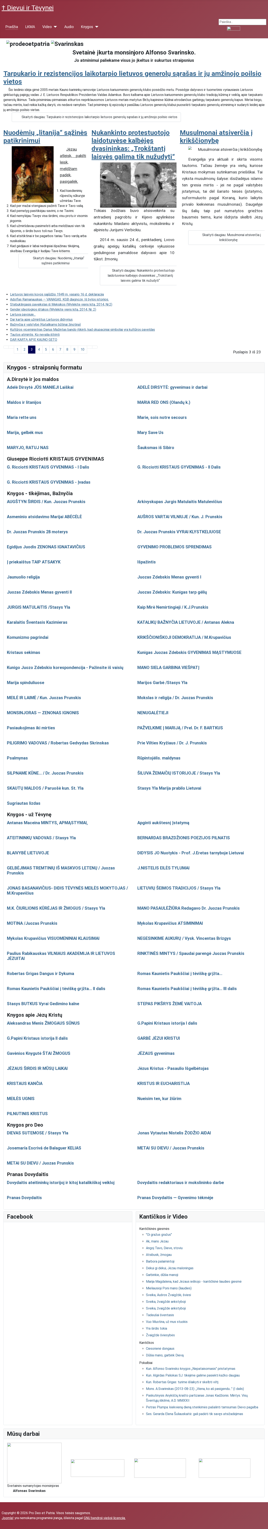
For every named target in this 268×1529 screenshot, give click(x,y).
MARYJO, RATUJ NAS (28, 447)
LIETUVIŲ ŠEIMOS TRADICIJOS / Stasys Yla (178, 888)
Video (47, 27)
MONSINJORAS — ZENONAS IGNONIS (43, 712)
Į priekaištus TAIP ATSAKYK (34, 561)
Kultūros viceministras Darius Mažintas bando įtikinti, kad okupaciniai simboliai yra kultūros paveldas (82, 330)
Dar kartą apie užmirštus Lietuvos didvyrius (41, 320)
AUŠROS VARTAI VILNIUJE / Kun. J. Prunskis (179, 516)
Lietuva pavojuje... (23, 314)
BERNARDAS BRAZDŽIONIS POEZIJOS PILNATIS (183, 837)
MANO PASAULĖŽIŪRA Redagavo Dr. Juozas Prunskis (188, 908)
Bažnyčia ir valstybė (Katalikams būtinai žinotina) (45, 325)
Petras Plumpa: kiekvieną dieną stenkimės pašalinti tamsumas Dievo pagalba (202, 1407)
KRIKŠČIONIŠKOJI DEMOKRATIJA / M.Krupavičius (184, 637)
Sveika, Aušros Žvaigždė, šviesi (168, 1295)
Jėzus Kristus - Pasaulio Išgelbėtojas (173, 1068)
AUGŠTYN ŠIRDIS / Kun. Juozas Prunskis (46, 501)
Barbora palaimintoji (160, 1261)
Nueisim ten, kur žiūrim (159, 1098)
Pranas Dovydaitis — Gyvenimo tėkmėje (175, 1197)
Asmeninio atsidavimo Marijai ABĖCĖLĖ (44, 516)
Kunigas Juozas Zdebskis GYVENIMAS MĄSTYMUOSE (189, 652)
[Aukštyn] (263, 1524)
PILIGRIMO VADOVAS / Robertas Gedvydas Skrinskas (58, 742)
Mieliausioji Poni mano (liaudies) (169, 1288)
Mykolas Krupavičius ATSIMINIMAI (170, 923)
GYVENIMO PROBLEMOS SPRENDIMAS (174, 546)
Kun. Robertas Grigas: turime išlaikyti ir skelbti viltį (182, 1382)
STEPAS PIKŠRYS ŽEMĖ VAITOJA (169, 1003)
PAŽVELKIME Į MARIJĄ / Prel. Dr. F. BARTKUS (180, 727)
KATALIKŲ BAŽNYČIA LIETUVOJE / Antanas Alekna (185, 622)
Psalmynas (17, 758)
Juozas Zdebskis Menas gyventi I (169, 577)
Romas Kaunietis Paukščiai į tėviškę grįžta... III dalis (187, 988)
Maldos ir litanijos (24, 402)
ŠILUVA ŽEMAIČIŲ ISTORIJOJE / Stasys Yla (178, 773)
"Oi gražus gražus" (159, 1235)
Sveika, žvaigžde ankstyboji (166, 1308)
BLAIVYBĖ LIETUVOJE (28, 852)
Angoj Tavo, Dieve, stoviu (164, 1248)
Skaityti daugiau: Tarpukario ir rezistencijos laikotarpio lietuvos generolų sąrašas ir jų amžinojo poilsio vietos (99, 117)
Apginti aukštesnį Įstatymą (163, 822)
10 (82, 349)
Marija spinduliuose (25, 682)
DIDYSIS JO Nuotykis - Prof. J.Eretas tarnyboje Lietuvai (190, 852)
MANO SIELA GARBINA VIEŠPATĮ (168, 667)
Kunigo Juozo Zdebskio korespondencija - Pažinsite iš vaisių (65, 667)
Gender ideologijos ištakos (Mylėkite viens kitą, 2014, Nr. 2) (53, 309)
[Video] (54, 27)
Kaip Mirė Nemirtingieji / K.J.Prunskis (172, 607)
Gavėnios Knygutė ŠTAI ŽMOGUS (38, 1053)
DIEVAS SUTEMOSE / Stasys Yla (37, 1132)
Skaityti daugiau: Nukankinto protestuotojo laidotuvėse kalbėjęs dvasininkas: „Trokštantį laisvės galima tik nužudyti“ (141, 276)
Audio (69, 27)
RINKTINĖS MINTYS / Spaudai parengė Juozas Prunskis (190, 953)
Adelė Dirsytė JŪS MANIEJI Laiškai (40, 387)
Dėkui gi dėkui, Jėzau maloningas (169, 1268)
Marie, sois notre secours (162, 417)
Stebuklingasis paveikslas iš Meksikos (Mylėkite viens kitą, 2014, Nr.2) (61, 304)
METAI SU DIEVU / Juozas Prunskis (170, 1148)
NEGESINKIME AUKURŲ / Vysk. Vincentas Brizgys (184, 938)
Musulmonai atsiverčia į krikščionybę (216, 137)
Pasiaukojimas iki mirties (31, 727)
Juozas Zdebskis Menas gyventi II (39, 592)
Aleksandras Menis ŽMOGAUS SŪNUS (43, 1023)
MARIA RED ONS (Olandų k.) (163, 402)
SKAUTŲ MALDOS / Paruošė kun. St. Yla (45, 788)
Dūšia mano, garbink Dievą (165, 1355)
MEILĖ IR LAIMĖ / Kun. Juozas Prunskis (44, 697)
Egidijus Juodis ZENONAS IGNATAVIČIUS (46, 546)
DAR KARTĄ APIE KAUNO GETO (33, 340)
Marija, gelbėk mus (25, 432)
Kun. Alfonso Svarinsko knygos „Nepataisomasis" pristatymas (190, 1369)
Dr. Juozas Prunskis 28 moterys (37, 531)
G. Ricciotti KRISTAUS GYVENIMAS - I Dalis (48, 467)
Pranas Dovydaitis (24, 1197)
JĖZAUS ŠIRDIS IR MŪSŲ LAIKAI (37, 1068)
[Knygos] (95, 27)
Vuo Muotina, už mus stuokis (167, 1322)
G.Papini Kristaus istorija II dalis (37, 1038)
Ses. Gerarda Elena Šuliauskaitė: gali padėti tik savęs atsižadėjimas (194, 1414)
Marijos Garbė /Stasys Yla (162, 682)
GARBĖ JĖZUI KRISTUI (158, 1038)
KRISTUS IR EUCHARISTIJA (163, 1083)
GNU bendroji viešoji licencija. (105, 1518)
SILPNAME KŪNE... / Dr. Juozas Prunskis (45, 773)
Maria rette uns (21, 417)
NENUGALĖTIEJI (152, 712)
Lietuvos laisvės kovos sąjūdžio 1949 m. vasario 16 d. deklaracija (57, 294)
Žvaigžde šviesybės (160, 1335)
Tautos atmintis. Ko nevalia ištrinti (35, 335)
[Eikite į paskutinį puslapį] (95, 347)
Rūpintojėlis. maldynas (158, 758)
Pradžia (11, 27)
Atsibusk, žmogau (159, 1255)
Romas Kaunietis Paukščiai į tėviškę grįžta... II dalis (56, 988)
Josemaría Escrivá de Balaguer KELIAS (44, 1148)
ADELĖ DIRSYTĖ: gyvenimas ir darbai (172, 387)
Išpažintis (146, 561)
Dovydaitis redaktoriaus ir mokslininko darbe (180, 1182)
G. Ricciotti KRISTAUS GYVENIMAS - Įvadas (48, 482)
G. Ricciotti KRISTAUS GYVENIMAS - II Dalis (179, 467)
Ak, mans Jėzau (157, 1241)
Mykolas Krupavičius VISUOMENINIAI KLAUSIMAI (53, 938)
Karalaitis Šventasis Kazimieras (37, 622)
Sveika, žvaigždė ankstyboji (166, 1302)
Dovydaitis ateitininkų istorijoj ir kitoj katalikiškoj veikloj (61, 1182)
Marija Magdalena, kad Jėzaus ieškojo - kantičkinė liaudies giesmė (194, 1282)
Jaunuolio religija (23, 577)
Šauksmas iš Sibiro (155, 447)
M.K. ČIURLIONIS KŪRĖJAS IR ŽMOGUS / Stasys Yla (56, 908)
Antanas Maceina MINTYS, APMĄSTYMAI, (47, 822)
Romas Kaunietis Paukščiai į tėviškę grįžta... (179, 973)
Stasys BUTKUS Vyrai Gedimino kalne (43, 1003)
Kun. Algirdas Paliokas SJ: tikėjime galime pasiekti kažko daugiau (193, 1375)
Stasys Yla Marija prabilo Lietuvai (169, 788)
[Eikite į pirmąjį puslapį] (6, 347)
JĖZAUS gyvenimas (156, 1053)
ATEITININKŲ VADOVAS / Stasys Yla (41, 837)
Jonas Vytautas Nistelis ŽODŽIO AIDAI (174, 1132)
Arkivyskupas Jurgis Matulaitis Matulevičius (179, 501)
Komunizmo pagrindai (27, 637)
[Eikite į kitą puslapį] (89, 347)
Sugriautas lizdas (23, 803)
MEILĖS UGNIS (21, 1098)
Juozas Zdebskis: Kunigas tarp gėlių (172, 592)
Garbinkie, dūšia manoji (162, 1275)
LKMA (30, 27)
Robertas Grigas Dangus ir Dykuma (40, 973)
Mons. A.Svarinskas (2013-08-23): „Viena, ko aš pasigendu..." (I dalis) (195, 1389)
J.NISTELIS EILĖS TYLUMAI (163, 867)
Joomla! (8, 1518)
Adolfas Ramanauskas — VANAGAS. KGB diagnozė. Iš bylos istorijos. (59, 299)
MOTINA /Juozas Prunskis (32, 923)
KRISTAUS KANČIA (25, 1083)
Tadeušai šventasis (160, 1315)
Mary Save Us (150, 432)
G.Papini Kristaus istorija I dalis (167, 1023)
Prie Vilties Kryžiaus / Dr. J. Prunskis (172, 742)
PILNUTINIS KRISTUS (27, 1113)
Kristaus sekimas (23, 652)
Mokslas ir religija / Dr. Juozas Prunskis (175, 697)
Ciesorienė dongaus (160, 1349)
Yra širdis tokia (156, 1328)
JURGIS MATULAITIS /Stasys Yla (38, 607)
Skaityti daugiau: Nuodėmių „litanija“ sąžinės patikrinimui (58, 260)
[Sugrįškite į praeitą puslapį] (11, 347)
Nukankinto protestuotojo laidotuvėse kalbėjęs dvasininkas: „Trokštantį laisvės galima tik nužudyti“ (133, 145)
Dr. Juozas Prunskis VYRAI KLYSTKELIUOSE (179, 531)
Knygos (87, 27)
